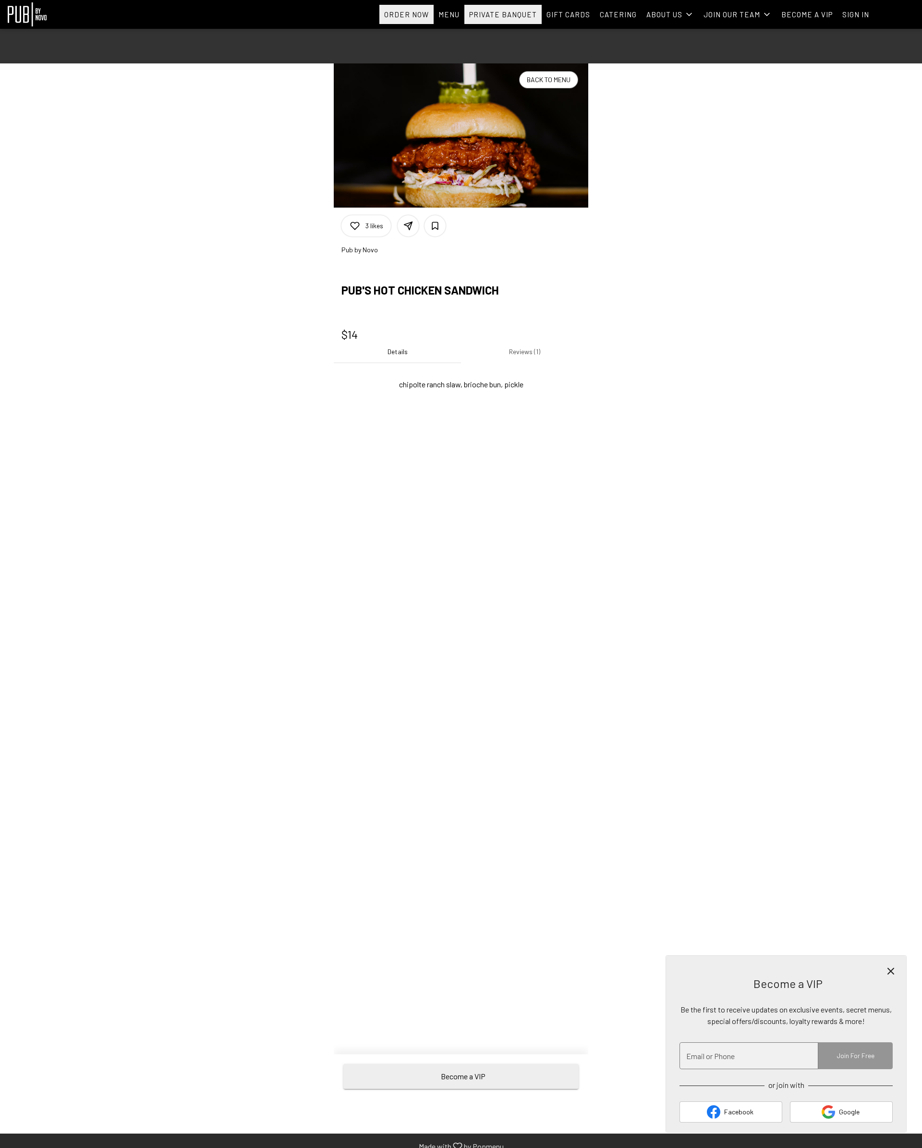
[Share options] (408, 225)
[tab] (397, 351)
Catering (618, 14)
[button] (670, 14)
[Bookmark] (435, 225)
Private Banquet (503, 14)
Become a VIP (807, 14)
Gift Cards (568, 14)
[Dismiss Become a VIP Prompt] (890, 971)
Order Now (406, 14)
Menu (449, 14)
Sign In (855, 14)
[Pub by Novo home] (51, 14)
